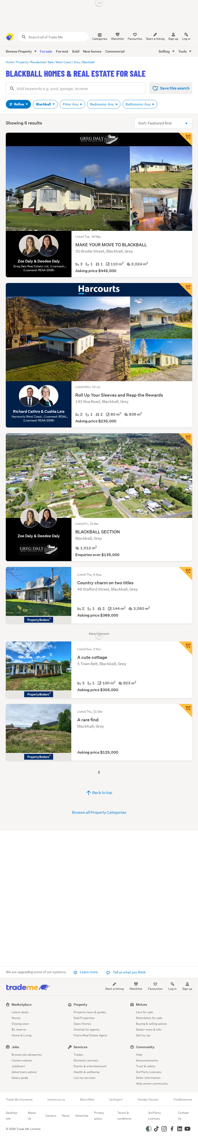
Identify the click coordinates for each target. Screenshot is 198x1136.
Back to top (102, 792)
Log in (186, 39)
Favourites (155, 989)
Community (145, 1047)
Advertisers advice (24, 1072)
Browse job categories (27, 1055)
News (66, 1116)
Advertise (81, 1116)
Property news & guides (90, 1012)
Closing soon (20, 1024)
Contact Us (183, 1116)
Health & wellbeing (86, 1072)
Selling (164, 51)
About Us (32, 1116)
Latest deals (20, 1012)
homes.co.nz (56, 1099)
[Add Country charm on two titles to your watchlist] (185, 573)
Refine (19, 104)
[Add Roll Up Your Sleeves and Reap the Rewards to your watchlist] (185, 289)
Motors (141, 1004)
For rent (62, 51)
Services (80, 1047)
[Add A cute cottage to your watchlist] (185, 648)
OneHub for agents (86, 1029)
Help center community (152, 1083)
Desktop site (11, 1116)
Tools (182, 51)
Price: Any (71, 104)
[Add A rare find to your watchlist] (185, 710)
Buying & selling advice (151, 1024)
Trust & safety (145, 1066)
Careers (50, 1116)
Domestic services (86, 1060)
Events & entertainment (90, 1066)
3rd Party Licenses (148, 1072)
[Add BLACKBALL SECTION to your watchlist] (185, 440)
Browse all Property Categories (99, 812)
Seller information (148, 1078)
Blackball (44, 104)
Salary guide (20, 1078)
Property (80, 1004)
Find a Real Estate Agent (90, 1035)
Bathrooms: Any (138, 104)
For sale (46, 51)
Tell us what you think (129, 972)
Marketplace (22, 1004)
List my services (84, 1078)
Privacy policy (99, 1116)
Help (139, 1055)
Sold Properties (84, 1018)
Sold (75, 51)
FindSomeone (183, 1099)
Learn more (89, 972)
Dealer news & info (148, 1029)
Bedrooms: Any (102, 104)
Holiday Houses (148, 1099)
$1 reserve (19, 1029)
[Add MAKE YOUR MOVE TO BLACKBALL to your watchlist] (185, 139)
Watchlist (135, 989)
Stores (16, 1018)
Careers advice (22, 1060)
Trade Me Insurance (19, 1099)
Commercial (115, 51)
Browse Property (19, 51)
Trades (78, 1055)
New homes (92, 51)
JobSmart (18, 1066)
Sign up (173, 39)
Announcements (147, 1060)
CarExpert (116, 1099)
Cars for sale (144, 1012)
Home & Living (21, 1035)
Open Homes (82, 1024)
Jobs (15, 1047)
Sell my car (143, 1035)
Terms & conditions (124, 1116)
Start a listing (114, 989)
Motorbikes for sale (149, 1018)
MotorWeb (87, 1099)
